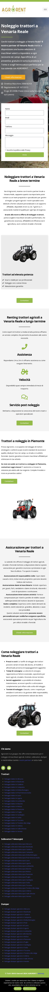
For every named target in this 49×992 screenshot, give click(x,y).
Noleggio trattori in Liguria (13, 798)
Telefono (8, 126)
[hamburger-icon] (45, 9)
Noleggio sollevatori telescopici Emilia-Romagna (20, 855)
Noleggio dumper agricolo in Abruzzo (17, 909)
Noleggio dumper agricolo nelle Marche (17, 934)
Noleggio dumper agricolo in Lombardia (17, 931)
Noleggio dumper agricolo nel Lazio (16, 925)
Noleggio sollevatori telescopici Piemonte (18, 874)
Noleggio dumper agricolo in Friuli (15, 923)
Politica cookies (29, 988)
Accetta (18, 988)
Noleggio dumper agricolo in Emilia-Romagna (19, 920)
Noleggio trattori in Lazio (12, 795)
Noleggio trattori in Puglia (13, 812)
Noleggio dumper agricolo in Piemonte (17, 939)
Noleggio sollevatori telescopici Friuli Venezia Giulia (22, 858)
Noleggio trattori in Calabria (13, 784)
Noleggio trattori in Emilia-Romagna (16, 790)
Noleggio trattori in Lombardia (14, 801)
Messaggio (9, 135)
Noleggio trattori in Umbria (13, 826)
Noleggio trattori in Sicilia (12, 818)
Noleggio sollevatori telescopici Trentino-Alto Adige (21, 888)
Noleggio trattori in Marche (13, 804)
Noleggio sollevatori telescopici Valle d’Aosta (19, 894)
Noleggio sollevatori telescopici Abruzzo (18, 844)
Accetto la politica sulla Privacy (18, 150)
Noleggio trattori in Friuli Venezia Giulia (17, 793)
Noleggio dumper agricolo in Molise (16, 937)
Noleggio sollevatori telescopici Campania (18, 852)
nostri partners (26, 760)
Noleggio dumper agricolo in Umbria (16, 956)
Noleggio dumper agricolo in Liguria (16, 928)
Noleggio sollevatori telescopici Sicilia (17, 883)
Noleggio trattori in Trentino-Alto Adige (17, 823)
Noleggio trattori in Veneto (13, 831)
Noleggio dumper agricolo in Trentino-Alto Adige (20, 953)
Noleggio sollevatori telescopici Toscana (18, 885)
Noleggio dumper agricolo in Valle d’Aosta (18, 959)
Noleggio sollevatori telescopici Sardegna (18, 880)
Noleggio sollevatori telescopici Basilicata (18, 847)
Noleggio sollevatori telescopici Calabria (18, 849)
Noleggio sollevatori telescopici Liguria (17, 863)
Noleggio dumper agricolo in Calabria (17, 914)
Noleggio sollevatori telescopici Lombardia (19, 866)
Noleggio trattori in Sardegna (14, 815)
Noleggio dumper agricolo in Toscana (17, 950)
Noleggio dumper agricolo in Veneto (16, 961)
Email (7, 117)
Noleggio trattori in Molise (13, 806)
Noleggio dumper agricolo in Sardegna (17, 945)
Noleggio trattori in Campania (14, 787)
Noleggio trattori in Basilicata (14, 782)
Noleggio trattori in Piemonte (14, 809)
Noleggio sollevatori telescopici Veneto (17, 896)
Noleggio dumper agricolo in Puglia (16, 942)
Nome (7, 109)
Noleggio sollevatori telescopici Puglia (17, 877)
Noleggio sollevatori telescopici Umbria (17, 891)
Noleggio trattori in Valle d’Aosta (15, 829)
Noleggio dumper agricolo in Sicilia (16, 947)
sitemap (41, 973)
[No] (46, 985)
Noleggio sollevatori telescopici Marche (17, 869)
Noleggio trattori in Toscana (13, 820)
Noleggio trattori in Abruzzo (13, 779)
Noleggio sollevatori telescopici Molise (17, 871)
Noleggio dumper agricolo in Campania (17, 917)
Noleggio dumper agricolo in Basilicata (17, 912)
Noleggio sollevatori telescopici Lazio (17, 860)
